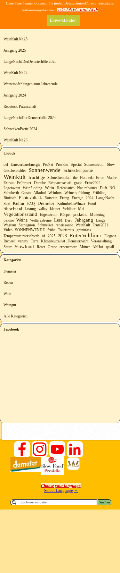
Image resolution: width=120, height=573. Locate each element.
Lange (100, 220)
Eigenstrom (48, 214)
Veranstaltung (101, 241)
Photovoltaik (30, 197)
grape (78, 183)
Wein (49, 187)
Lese (58, 220)
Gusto (26, 192)
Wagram (10, 225)
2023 (62, 235)
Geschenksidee (15, 170)
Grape (52, 247)
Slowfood (24, 246)
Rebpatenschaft (59, 183)
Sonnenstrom (94, 164)
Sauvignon (27, 225)
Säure (8, 247)
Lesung (30, 208)
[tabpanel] (61, 486)
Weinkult (15, 176)
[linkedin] (75, 449)
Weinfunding (32, 188)
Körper (65, 214)
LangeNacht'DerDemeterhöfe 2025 (30, 61)
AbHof (97, 247)
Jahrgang (84, 220)
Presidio (62, 164)
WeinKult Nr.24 (16, 73)
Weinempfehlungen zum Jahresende (31, 84)
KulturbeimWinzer (71, 203)
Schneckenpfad (58, 177)
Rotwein (50, 198)
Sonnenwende (44, 170)
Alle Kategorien (16, 316)
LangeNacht (105, 198)
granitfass (83, 230)
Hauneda (86, 177)
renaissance (64, 225)
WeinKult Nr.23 (16, 140)
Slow (111, 164)
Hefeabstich (66, 188)
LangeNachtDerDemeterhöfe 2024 (30, 117)
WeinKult (83, 225)
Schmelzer (45, 225)
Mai (81, 208)
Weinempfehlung (77, 192)
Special (76, 164)
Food (92, 203)
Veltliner (69, 208)
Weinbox (55, 192)
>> (77, 10)
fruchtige (36, 177)
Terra (34, 241)
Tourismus (66, 230)
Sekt (7, 203)
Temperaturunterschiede (21, 236)
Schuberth (11, 192)
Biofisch (10, 198)
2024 (89, 198)
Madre (111, 177)
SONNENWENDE (30, 230)
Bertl (68, 220)
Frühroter (24, 183)
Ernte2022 (92, 183)
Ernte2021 (100, 225)
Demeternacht (78, 241)
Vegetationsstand (20, 214)
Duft (103, 188)
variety (23, 241)
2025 (51, 236)
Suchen (104, 502)
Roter (41, 247)
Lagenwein (12, 188)
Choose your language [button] (61, 485)
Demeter (45, 203)
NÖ (112, 188)
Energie (77, 198)
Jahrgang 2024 (15, 95)
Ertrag (64, 198)
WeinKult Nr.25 (16, 39)
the (75, 177)
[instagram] (40, 449)
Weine (22, 220)
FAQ (31, 203)
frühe (51, 230)
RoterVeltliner (85, 235)
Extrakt (9, 183)
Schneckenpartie (78, 170)
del (6, 164)
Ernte (100, 177)
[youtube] (57, 449)
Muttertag (97, 214)
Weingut (10, 305)
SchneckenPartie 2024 (20, 129)
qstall (110, 247)
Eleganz (110, 236)
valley (42, 208)
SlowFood (13, 208)
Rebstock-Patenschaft (20, 106)
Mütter (85, 247)
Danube (40, 183)
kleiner (55, 208)
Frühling (99, 192)
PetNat (48, 164)
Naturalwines (87, 188)
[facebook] (22, 449)
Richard (9, 241)
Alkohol (39, 192)
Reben (8, 282)
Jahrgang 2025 (15, 50)
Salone (9, 220)
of (43, 236)
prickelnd (80, 214)
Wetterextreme (41, 220)
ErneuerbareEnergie (25, 164)
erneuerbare (68, 247)
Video (8, 230)
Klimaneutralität (53, 241)
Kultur (19, 203)
